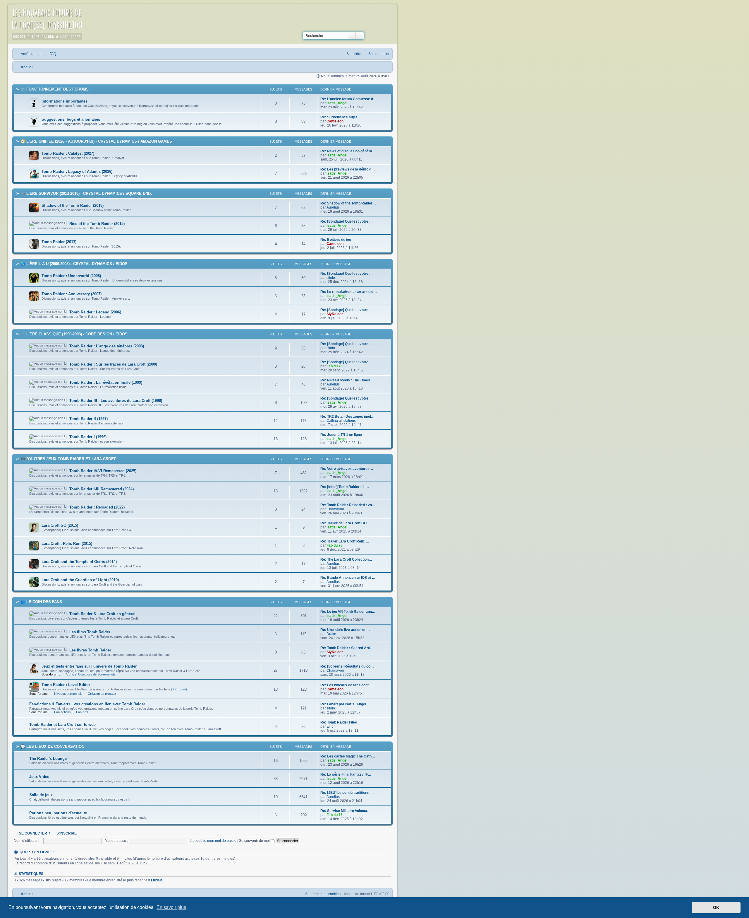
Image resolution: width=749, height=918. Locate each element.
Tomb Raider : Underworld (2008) (71, 276)
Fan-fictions (62, 712)
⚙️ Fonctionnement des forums (54, 89)
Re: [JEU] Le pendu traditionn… (346, 793)
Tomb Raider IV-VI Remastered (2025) (102, 471)
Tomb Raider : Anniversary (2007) (72, 294)
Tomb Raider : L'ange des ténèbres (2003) (106, 346)
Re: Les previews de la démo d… (347, 169)
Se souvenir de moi (255, 841)
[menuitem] (50, 54)
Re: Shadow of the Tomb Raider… (348, 203)
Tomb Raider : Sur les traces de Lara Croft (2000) (113, 364)
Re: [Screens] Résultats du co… (347, 666)
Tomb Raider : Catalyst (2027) (68, 153)
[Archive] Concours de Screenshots (90, 674)
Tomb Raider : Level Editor (66, 684)
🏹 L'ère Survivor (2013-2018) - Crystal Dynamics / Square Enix (86, 193)
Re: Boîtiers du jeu (335, 240)
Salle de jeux (41, 795)
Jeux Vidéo (39, 776)
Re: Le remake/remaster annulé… (348, 292)
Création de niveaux (102, 693)
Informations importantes (64, 101)
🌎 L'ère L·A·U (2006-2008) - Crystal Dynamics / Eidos (74, 263)
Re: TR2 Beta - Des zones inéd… (347, 416)
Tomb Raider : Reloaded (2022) (97, 507)
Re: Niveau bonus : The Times (345, 380)
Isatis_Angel (337, 103)
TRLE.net (179, 689)
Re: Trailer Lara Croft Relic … (344, 541)
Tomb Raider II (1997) (88, 419)
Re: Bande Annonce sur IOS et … (347, 578)
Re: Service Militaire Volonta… (345, 811)
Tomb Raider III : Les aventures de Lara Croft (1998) (115, 400)
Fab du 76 (335, 366)
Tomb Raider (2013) (59, 242)
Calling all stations (341, 421)
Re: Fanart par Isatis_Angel (343, 704)
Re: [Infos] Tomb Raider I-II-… (344, 487)
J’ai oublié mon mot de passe (213, 841)
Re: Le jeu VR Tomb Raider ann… (347, 612)
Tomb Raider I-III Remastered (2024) (101, 489)
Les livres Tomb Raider (90, 650)
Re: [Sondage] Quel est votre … (346, 221)
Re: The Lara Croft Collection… (346, 559)
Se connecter (33, 833)
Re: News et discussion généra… (348, 151)
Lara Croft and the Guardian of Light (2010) (80, 580)
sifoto (331, 278)
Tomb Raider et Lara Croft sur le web (62, 724)
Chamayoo (335, 509)
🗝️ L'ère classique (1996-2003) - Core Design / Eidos (74, 334)
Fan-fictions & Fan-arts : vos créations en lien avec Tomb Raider (87, 704)
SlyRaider (335, 314)
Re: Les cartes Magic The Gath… (347, 756)
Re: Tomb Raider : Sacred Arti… (347, 648)
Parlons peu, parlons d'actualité (58, 813)
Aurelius (333, 207)
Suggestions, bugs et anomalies (71, 119)
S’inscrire (66, 833)
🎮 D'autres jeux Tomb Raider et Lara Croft (68, 458)
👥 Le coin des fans (41, 601)
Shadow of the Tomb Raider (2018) (73, 205)
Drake (331, 634)
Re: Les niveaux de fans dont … (346, 685)
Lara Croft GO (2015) (60, 525)
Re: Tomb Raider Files (338, 722)
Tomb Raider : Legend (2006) (95, 312)
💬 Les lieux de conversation (52, 746)
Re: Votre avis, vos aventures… (346, 469)
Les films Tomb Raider (89, 632)
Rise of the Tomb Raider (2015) (97, 223)
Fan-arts (82, 712)
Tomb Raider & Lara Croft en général (102, 614)
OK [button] (716, 907)
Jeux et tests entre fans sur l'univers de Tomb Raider (89, 666)
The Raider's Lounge (48, 758)
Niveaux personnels (68, 693)
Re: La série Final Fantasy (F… (345, 774)
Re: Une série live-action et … (345, 630)
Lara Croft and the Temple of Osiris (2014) (79, 561)
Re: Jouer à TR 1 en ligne (341, 435)
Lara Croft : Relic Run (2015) (67, 543)
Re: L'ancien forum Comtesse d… (348, 99)
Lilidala (157, 880)
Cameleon (335, 121)
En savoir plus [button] (171, 907)
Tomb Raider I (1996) (87, 437)
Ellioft (331, 726)
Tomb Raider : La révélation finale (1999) (105, 382)
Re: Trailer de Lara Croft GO (343, 523)
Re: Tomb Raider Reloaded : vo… (347, 505)
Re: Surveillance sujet (338, 117)
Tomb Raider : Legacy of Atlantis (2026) (77, 171)
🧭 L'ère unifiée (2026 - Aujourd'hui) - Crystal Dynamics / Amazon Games (96, 141)
